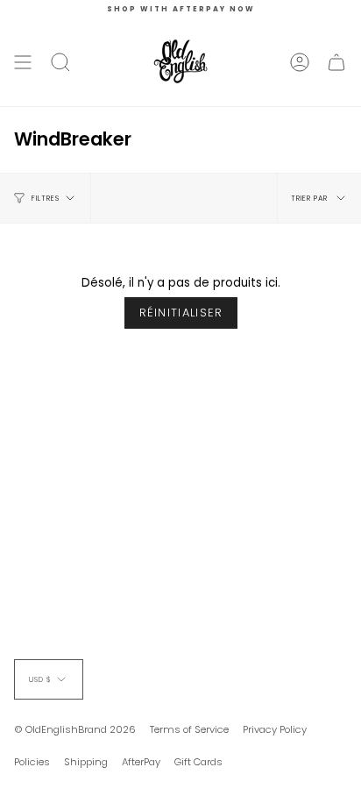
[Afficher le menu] (23, 62)
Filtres (46, 198)
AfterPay (141, 762)
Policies (32, 762)
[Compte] (299, 62)
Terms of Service (189, 729)
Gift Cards (198, 762)
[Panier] (336, 62)
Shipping (86, 762)
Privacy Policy (275, 729)
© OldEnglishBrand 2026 (75, 729)
